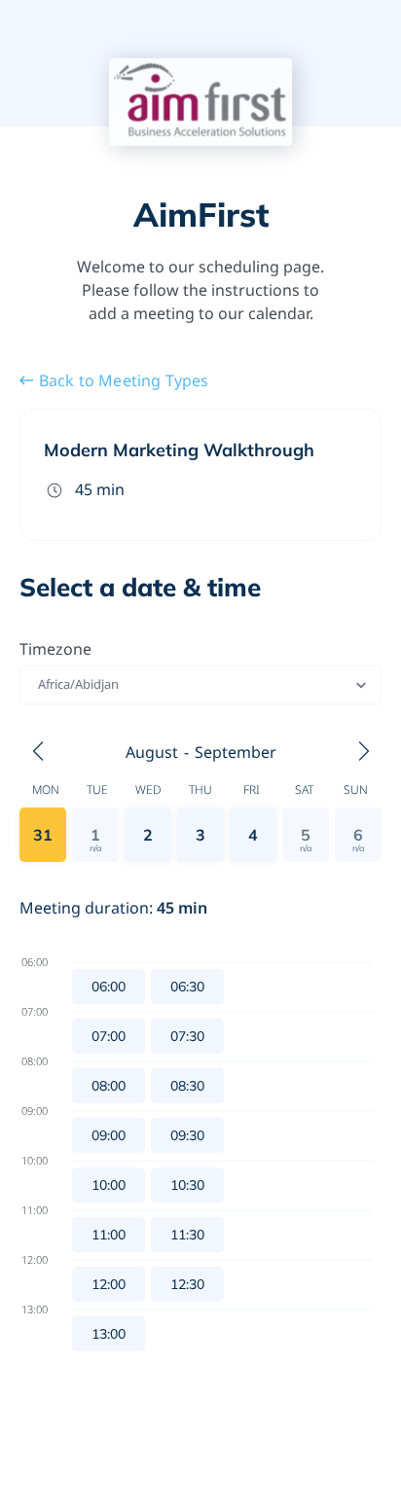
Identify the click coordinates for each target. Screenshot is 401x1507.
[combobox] (39, 685)
